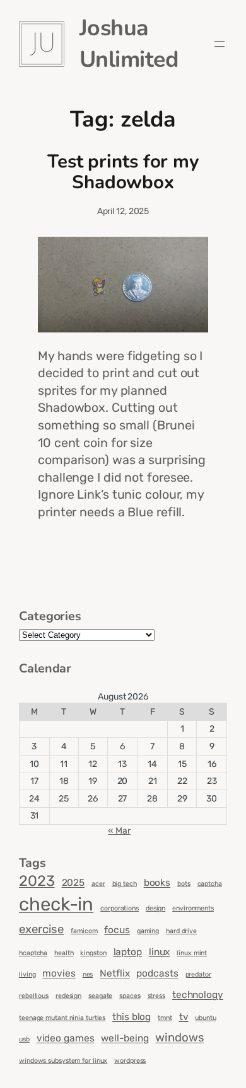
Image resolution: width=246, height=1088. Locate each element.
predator (198, 974)
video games (66, 1038)
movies (58, 973)
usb (24, 1039)
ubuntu (205, 1018)
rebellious (34, 996)
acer (98, 884)
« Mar (119, 830)
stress (156, 996)
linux (159, 952)
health (63, 953)
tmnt (165, 1018)
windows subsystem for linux (63, 1061)
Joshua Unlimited (129, 44)
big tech (124, 884)
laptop (128, 952)
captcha (209, 884)
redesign (68, 996)
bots (183, 884)
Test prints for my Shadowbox (123, 172)
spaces (129, 996)
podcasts (157, 973)
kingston (93, 953)
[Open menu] (219, 44)
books (157, 882)
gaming (148, 931)
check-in (56, 904)
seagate (100, 996)
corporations (119, 908)
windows (179, 1038)
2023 (37, 881)
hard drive (181, 931)
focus (117, 930)
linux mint (192, 953)
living (27, 974)
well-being (124, 1038)
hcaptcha (33, 953)
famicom (84, 931)
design (155, 908)
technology (197, 994)
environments (193, 908)
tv (184, 1017)
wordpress (130, 1061)
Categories (50, 616)
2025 (73, 882)
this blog (131, 1017)
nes (88, 974)
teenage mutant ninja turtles (62, 1018)
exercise (41, 929)
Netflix (114, 973)
